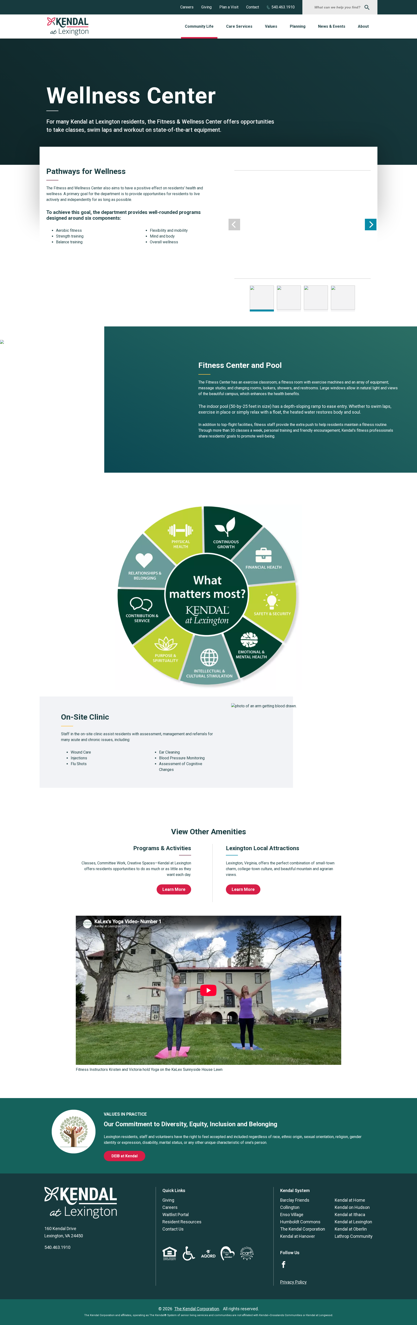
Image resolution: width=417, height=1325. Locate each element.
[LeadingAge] (227, 1259)
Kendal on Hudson (352, 1207)
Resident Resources (182, 1221)
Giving (206, 7)
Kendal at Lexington (353, 1221)
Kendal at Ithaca (350, 1214)
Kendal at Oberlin (351, 1229)
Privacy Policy (293, 1282)
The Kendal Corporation (302, 1229)
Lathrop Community (354, 1236)
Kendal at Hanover (297, 1236)
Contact (252, 7)
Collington (289, 1207)
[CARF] (247, 1259)
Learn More (173, 889)
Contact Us (173, 1229)
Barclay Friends (294, 1200)
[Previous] (234, 224)
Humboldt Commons (300, 1221)
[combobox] (338, 7)
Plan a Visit (228, 7)
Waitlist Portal (175, 1214)
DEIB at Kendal (124, 1156)
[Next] (370, 224)
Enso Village (291, 1214)
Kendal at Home (350, 1200)
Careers (187, 7)
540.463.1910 (283, 7)
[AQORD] (208, 1256)
